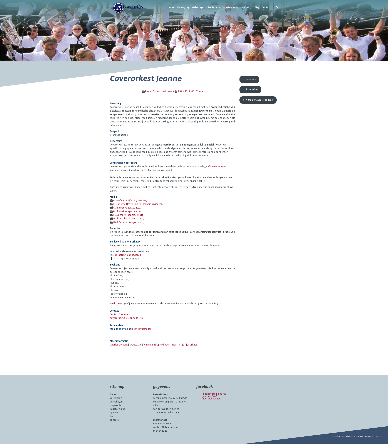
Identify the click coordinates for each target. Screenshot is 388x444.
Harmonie (149, 345)
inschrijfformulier (141, 329)
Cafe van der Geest (216, 166)
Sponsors (246, 7)
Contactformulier (119, 314)
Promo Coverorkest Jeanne (160, 91)
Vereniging (183, 7)
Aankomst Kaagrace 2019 (126, 211)
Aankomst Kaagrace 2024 (126, 208)
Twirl (174, 345)
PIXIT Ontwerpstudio (368, 436)
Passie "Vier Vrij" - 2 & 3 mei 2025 (130, 200)
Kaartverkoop (230, 7)
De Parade (214, 7)
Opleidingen (163, 345)
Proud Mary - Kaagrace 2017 (128, 215)
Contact (266, 7)
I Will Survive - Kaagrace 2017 (128, 222)
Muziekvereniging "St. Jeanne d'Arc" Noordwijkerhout (214, 396)
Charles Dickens (119, 345)
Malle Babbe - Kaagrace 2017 (128, 219)
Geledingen (198, 7)
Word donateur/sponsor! (259, 100)
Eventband (135, 345)
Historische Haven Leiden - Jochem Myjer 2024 (138, 204)
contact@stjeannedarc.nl (127, 255)
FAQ (257, 7)
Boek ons (115, 303)
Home (170, 7)
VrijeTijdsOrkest (188, 345)
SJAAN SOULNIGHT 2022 (190, 91)
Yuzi (380, 436)
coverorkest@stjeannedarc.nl (127, 318)
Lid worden (252, 89)
